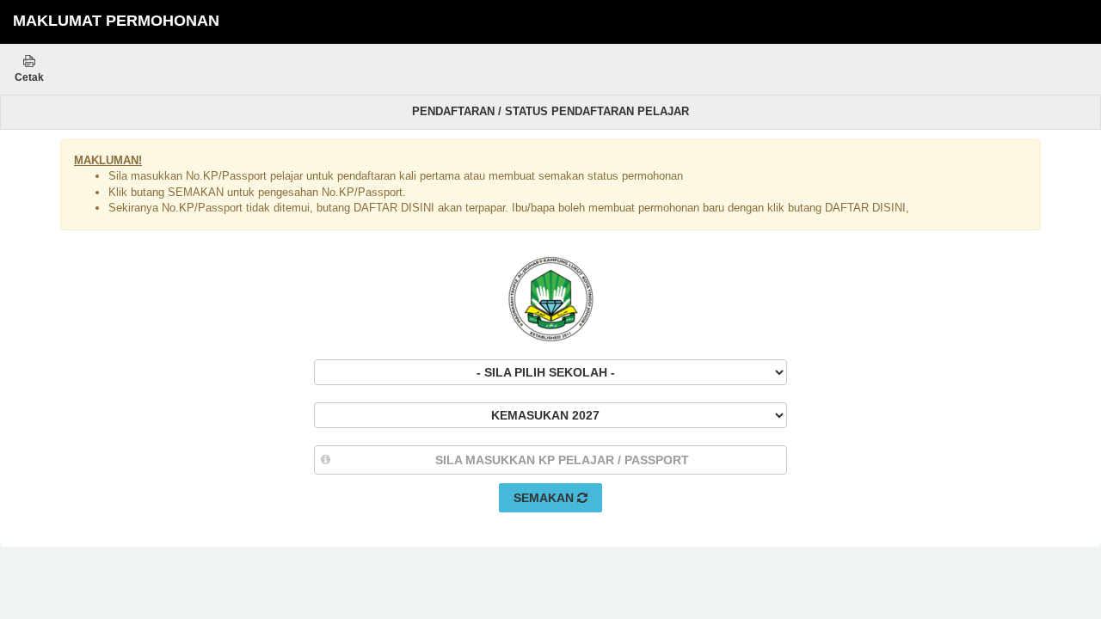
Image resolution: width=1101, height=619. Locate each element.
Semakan (545, 498)
